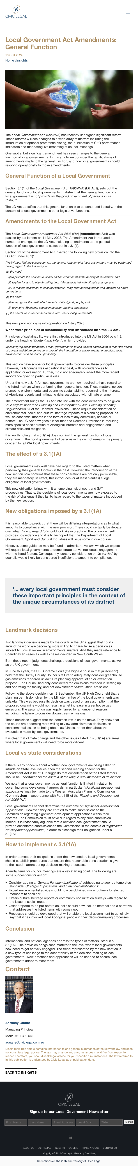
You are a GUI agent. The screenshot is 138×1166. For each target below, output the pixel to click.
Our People (44, 1148)
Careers (73, 1148)
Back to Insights (21, 1072)
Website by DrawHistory (85, 1153)
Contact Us (110, 1148)
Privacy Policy (90, 1148)
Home (9, 60)
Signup (129, 1121)
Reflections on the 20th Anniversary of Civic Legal (69, 1161)
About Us (28, 1148)
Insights (22, 60)
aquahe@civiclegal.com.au (24, 1042)
